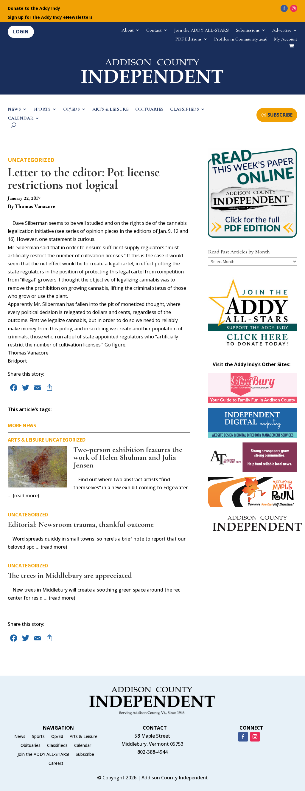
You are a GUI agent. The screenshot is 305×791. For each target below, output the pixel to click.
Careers (56, 763)
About (128, 30)
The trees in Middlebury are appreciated (70, 575)
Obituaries (31, 745)
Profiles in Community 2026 (240, 39)
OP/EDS (71, 109)
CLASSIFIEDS (184, 109)
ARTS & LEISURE (110, 109)
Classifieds (57, 745)
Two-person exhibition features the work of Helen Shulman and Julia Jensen (127, 457)
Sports (38, 736)
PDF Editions (188, 39)
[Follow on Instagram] (293, 8)
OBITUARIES (149, 109)
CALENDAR (20, 118)
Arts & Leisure (26, 439)
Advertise (281, 30)
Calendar (82, 745)
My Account (285, 39)
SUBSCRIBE (279, 115)
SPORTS (42, 109)
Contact (154, 30)
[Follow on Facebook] (284, 8)
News (19, 736)
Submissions (248, 30)
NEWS (14, 109)
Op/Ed (57, 736)
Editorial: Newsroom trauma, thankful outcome (81, 524)
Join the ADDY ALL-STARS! (201, 30)
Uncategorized (31, 159)
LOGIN (21, 31)
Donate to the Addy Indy (34, 8)
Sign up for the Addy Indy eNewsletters (50, 17)
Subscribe (85, 754)
